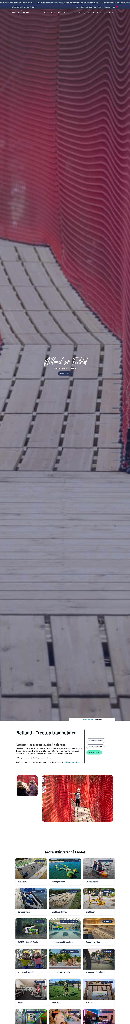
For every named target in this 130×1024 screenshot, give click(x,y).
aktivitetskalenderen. (73, 762)
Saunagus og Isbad (93, 942)
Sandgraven (90, 912)
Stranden (89, 1002)
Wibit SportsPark (58, 882)
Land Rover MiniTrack (60, 912)
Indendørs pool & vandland (62, 942)
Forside (85, 719)
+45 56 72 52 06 (30, 7)
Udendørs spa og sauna (61, 972)
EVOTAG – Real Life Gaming (28, 942)
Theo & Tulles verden (26, 972)
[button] (44, 798)
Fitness (20, 1002)
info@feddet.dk (18, 7)
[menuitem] (117, 7)
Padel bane (56, 1002)
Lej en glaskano (92, 882)
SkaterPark (22, 882)
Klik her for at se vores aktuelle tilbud (111, 2)
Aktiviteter (91, 719)
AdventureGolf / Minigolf (95, 972)
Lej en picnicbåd (24, 912)
